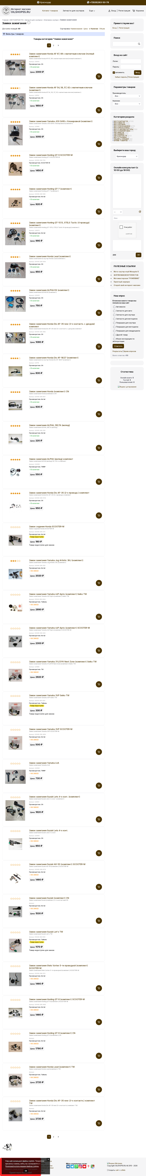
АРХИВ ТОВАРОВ (121, 140)
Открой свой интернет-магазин (127, 285)
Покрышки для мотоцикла (127, 327)
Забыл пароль (121, 77)
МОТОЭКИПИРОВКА (122, 131)
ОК (26, 1171)
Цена (86, 29)
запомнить (119, 72)
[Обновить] (140, 212)
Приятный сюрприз (122, 282)
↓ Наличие (93, 29)
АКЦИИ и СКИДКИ (121, 139)
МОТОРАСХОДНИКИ (122, 126)
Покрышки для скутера (126, 323)
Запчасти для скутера (125, 315)
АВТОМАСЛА (119, 132)
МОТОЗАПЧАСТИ (121, 121)
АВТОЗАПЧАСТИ (120, 136)
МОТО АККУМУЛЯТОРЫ (123, 129)
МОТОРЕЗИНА (119, 124)
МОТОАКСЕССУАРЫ (122, 128)
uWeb (123, 1170)
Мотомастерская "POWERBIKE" (126, 278)
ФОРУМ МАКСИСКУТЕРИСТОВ (126, 275)
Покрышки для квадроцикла (128, 331)
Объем (102, 29)
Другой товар (122, 335)
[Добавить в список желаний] (101, 56)
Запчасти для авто (124, 311)
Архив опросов (130, 351)
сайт (117, 1170)
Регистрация (124, 11)
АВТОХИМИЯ (119, 134)
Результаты (117, 351)
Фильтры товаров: (14, 34)
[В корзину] (99, 76)
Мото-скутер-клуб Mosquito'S (126, 272)
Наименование (76, 29)
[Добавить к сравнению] (101, 63)
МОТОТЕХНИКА (120, 137)
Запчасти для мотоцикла (126, 319)
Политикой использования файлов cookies (22, 1166)
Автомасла (120, 307)
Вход (113, 11)
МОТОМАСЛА (119, 123)
